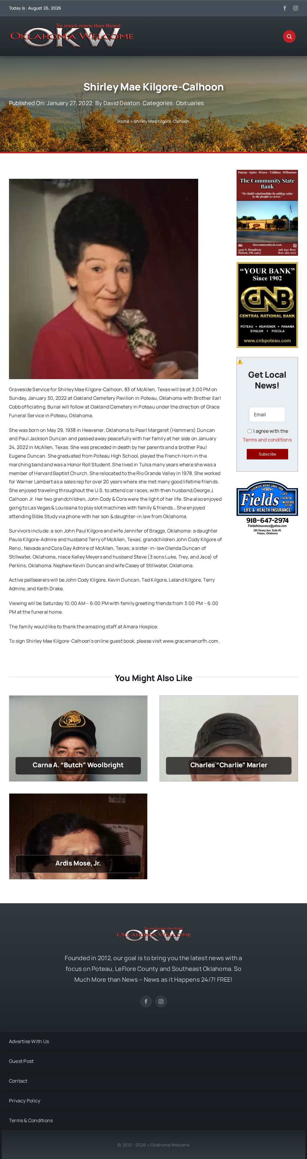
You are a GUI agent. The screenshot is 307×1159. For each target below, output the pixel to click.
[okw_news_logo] (71, 26)
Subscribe (267, 454)
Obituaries (190, 103)
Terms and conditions (267, 439)
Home (123, 121)
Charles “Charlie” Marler (228, 764)
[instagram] (295, 8)
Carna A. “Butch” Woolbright (78, 764)
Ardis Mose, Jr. (78, 863)
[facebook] (284, 8)
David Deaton (121, 103)
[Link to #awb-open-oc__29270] (289, 36)
